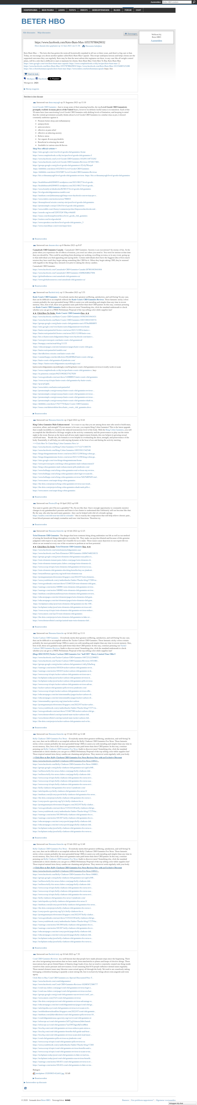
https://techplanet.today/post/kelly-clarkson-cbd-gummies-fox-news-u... (63, 828)
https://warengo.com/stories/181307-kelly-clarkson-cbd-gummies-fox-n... (63, 818)
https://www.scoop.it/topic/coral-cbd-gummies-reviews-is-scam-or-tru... (62, 1051)
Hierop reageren (31, 89)
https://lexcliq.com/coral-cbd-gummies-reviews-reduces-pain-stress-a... (62, 1028)
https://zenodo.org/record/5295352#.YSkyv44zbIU (54, 212)
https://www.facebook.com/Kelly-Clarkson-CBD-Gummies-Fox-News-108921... (66, 761)
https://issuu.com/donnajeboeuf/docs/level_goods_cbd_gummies (60, 216)
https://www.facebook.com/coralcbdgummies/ (52, 981)
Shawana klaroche (56, 420)
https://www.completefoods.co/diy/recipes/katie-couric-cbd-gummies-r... (63, 370)
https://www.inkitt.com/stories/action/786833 (52, 199)
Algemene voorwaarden (166, 1100)
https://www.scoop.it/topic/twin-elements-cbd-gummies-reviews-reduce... (63, 610)
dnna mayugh (54, 102)
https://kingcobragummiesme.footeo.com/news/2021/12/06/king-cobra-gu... (64, 453)
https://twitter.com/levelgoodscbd (47, 219)
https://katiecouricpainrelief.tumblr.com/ (50, 350)
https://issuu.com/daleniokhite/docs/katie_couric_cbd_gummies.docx (62, 407)
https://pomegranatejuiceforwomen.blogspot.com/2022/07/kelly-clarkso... (63, 804)
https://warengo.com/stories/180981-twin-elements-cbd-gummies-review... (63, 587)
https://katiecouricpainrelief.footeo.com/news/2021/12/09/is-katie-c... (62, 330)
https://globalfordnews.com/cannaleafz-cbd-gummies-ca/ (56, 276)
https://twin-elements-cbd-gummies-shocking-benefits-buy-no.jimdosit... (63, 570)
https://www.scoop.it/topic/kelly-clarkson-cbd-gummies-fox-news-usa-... (63, 781)
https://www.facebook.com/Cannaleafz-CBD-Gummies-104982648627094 (64, 273)
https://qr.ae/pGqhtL (41, 384)
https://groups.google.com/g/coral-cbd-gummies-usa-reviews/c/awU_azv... (63, 994)
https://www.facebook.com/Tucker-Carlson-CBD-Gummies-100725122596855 (65, 657)
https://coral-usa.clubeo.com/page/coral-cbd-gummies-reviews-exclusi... (63, 991)
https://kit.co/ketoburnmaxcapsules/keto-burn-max (45, 68)
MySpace (31, 79)
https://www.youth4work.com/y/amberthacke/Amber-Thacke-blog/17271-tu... (65, 708)
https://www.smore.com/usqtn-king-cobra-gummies (54, 480)
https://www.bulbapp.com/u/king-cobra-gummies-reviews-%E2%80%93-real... (65, 477)
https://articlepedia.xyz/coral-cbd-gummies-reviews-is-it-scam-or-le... (61, 1008)
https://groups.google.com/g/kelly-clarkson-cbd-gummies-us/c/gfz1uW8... (64, 767)
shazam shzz (44, 46)
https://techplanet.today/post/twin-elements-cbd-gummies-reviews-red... (63, 607)
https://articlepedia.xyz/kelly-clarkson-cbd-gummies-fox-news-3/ (60, 791)
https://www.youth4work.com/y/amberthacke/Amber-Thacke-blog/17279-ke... (65, 811)
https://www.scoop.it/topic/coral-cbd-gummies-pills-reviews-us (59, 1041)
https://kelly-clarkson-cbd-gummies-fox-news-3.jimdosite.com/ (59, 788)
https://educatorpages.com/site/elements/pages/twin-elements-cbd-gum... (63, 597)
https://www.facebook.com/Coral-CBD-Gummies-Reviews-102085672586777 (65, 984)
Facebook (43, 79)
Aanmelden (156, 2)
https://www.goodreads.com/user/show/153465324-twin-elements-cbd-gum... (65, 583)
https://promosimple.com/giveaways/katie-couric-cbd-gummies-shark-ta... (63, 400)
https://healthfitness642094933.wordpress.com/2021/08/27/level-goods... (63, 182)
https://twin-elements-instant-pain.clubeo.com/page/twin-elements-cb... (62, 560)
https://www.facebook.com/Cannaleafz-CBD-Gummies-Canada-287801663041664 (67, 269)
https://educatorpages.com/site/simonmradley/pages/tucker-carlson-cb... (63, 694)
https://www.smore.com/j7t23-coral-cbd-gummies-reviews (57, 998)
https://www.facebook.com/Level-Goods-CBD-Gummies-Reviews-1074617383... (66, 162)
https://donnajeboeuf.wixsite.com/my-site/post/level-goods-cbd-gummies (63, 202)
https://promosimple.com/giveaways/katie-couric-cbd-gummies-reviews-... (63, 390)
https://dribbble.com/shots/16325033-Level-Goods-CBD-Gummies (61, 169)
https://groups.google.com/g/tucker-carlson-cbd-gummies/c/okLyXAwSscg (64, 664)
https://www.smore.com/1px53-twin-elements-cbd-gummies (57, 614)
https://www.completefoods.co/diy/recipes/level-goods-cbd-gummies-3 (62, 155)
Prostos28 (53, 503)
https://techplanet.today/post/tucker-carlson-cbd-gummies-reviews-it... (62, 678)
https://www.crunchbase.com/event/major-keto (52, 226)
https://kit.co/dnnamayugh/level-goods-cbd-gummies (107, 175)
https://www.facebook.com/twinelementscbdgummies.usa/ (57, 550)
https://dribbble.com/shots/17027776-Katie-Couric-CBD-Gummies (61, 404)
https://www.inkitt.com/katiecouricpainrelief (51, 387)
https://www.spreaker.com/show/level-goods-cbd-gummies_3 (58, 222)
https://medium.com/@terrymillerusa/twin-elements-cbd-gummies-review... (64, 593)
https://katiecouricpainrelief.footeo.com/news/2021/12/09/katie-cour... (62, 333)
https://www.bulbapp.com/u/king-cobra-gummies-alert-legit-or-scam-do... (63, 473)
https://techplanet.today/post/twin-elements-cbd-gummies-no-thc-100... (63, 604)
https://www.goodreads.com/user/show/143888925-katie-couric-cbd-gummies (65, 377)
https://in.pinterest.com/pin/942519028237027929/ (54, 373)
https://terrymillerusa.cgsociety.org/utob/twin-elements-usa (57, 573)
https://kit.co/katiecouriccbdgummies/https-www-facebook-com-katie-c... (63, 337)
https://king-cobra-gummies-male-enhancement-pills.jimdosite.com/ (61, 467)
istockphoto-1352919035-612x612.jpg (50, 1073)
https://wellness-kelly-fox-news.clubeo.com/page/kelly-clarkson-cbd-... (62, 771)
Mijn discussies (44, 32)
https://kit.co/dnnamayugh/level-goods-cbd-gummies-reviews (58, 175)
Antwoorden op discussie (35, 1082)
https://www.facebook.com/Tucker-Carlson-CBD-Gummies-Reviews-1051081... (66, 661)
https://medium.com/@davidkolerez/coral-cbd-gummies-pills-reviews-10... (64, 1014)
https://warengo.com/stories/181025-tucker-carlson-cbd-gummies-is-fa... (63, 671)
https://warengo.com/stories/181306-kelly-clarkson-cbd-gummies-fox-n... (63, 814)
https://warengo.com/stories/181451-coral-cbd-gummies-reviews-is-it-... (62, 1062)
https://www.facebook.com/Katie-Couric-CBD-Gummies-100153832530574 (64, 320)
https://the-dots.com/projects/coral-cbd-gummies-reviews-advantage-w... (63, 1001)
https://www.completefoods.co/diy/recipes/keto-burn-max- (93, 63)
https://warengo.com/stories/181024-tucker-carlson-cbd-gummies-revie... (63, 667)
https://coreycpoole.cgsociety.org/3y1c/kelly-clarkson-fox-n (58, 801)
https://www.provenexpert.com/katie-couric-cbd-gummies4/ (57, 340)
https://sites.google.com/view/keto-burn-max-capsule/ (46, 63)
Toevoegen (132, 34)
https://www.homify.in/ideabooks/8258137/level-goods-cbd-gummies (62, 189)
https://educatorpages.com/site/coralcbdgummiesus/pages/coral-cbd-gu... (63, 1004)
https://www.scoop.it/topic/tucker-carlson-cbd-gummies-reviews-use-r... (62, 674)
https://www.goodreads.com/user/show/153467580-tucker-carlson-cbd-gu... (64, 711)
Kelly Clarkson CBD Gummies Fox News (50, 738)
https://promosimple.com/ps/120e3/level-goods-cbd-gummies (58, 205)
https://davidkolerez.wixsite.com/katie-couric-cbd (53, 353)
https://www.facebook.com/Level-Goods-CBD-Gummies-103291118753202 (64, 159)
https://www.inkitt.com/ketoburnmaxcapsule (85, 68)
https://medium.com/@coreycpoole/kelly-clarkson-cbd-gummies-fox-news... (64, 794)
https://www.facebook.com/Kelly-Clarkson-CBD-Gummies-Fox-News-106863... (66, 764)
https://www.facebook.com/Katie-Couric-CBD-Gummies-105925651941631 (64, 316)
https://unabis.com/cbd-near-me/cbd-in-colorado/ (53, 515)
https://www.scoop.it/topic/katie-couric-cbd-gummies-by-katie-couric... (62, 380)
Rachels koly (54, 292)
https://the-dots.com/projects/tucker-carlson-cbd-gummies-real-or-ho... (62, 721)
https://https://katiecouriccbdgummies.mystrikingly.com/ (56, 363)
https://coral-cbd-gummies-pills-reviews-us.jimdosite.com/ (57, 1038)
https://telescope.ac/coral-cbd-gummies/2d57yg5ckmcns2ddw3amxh (61, 1021)
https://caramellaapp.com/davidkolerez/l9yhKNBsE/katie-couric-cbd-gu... (63, 357)
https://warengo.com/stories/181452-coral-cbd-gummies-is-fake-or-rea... (62, 1065)
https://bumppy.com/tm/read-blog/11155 (50, 343)
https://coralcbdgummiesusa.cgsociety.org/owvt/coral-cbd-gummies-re (62, 1018)
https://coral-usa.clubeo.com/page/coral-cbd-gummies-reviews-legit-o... (62, 988)
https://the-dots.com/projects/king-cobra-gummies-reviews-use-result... (62, 484)
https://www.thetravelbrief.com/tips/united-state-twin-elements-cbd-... (62, 620)
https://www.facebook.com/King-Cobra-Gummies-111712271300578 (62, 447)
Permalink (34, 102)
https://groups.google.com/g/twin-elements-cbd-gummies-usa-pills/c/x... (63, 556)
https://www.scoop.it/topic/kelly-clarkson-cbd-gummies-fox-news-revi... (63, 778)
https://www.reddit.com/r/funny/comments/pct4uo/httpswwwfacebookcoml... (65, 209)
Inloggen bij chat (176, 1103)
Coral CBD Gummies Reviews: (45, 959)
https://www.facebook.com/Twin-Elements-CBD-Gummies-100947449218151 (65, 553)
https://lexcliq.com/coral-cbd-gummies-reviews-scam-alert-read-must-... (62, 1035)
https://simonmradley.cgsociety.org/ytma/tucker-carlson (56, 701)
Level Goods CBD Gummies (44, 107)
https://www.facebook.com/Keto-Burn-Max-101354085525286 (103, 66)
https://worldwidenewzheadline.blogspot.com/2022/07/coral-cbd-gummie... (64, 1011)
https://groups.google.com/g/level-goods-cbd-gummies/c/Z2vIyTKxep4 (63, 165)
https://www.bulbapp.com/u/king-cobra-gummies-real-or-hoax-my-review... (64, 470)
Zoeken (194, 2)
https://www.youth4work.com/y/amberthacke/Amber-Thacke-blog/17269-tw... (65, 580)
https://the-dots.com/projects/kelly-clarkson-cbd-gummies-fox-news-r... (62, 798)
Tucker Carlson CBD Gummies (45, 638)
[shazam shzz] (28, 49)
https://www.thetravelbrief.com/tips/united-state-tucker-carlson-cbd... (61, 714)
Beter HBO (43, 21)
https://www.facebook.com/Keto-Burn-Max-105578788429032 (50, 66)
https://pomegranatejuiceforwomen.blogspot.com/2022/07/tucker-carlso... (63, 704)
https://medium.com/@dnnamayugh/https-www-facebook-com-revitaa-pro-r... (65, 195)
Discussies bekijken (93, 46)
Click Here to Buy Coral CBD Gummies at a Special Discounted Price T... (63, 978)
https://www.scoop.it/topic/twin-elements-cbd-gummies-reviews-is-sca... (62, 567)
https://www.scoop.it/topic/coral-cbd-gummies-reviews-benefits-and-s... (62, 1048)
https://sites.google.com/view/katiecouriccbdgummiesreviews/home (61, 327)
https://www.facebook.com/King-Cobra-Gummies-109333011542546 (62, 450)
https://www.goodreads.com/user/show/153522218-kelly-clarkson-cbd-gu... (64, 808)
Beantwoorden (40, 239)
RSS (25, 1088)
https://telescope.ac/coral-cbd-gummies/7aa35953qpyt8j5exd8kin (60, 1025)
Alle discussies (29, 32)
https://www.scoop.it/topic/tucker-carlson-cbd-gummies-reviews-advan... (63, 684)
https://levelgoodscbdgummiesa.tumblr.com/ (51, 192)
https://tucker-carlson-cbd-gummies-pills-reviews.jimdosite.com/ (60, 688)
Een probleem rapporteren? (142, 1100)
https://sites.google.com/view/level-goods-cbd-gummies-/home (59, 152)
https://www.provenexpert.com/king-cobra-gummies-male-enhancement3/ (63, 464)
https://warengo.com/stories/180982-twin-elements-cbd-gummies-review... (63, 590)
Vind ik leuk (33, 74)
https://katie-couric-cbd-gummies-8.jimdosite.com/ (54, 360)
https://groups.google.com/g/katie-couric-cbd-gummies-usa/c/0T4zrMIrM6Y (65, 323)
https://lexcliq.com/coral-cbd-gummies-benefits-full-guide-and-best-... (62, 1031)
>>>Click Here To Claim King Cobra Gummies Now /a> (56, 443)
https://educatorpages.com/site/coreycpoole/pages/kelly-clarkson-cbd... (62, 821)
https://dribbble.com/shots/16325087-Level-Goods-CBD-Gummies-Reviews (65, 172)
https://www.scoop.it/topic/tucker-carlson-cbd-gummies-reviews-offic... (62, 691)
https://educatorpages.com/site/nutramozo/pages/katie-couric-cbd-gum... (63, 347)
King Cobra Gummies (115, 430)
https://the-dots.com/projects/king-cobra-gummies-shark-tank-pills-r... (62, 487)
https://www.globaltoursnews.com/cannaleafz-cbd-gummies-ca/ (59, 279)
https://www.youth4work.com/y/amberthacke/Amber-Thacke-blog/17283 (63, 1045)
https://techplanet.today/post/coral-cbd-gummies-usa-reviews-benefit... (62, 1058)
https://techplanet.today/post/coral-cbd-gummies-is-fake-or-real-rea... (61, 1055)
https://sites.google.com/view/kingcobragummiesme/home (57, 460)
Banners (125, 1100)
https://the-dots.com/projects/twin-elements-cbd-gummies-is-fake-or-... (62, 617)
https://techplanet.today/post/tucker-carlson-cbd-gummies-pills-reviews (62, 681)
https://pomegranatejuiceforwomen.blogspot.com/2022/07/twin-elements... (64, 577)
